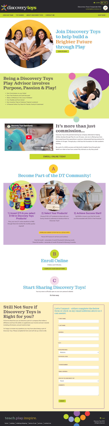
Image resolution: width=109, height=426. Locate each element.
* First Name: (62, 318)
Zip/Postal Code (63, 356)
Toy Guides (20, 15)
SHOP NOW (101, 15)
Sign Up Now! (62, 51)
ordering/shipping (21, 423)
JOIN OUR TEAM (8, 15)
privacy (40, 423)
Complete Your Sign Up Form (54, 269)
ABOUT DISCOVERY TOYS (34, 15)
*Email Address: (63, 371)
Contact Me (50, 15)
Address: (61, 332)
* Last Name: (62, 325)
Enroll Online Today (54, 156)
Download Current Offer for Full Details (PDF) (54, 232)
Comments (62, 385)
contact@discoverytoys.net (93, 9)
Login (98, 2)
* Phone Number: (63, 364)
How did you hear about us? (66, 378)
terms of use (32, 423)
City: (60, 343)
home (6, 423)
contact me (47, 423)
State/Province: (63, 349)
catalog (12, 423)
